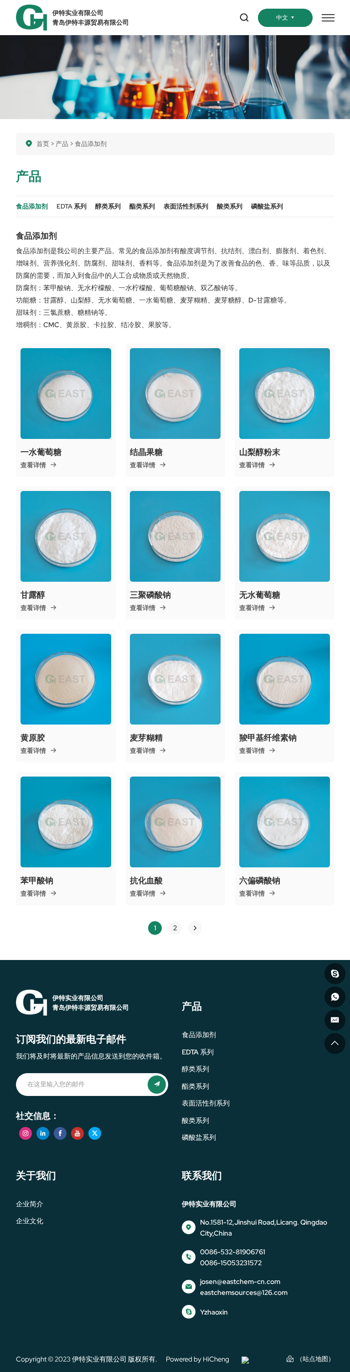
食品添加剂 (199, 1034)
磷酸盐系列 (199, 1137)
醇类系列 (195, 1069)
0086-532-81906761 (232, 1252)
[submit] (157, 1084)
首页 (42, 144)
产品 (62, 144)
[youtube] (77, 1133)
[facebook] (60, 1133)
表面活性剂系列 (206, 1103)
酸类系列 (195, 1120)
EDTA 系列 (198, 1052)
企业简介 (29, 1204)
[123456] (334, 996)
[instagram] (25, 1133)
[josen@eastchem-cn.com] (334, 1020)
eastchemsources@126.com (244, 1292)
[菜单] (328, 18)
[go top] (334, 1043)
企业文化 (29, 1221)
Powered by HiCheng (197, 1359)
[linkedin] (42, 1133)
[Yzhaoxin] (334, 973)
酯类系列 (195, 1086)
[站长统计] (245, 1359)
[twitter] (94, 1133)
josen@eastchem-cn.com (240, 1281)
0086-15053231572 (231, 1263)
